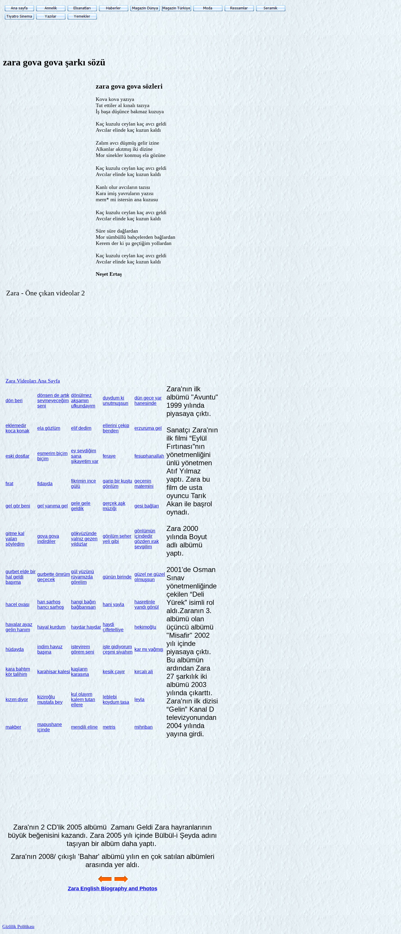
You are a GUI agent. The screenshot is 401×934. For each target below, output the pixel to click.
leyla (139, 699)
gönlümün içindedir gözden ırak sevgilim (146, 538)
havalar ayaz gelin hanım (19, 627)
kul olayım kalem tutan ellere (83, 699)
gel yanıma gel (52, 505)
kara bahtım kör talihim (18, 671)
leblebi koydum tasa (116, 699)
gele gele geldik (80, 506)
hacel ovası (17, 604)
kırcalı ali (143, 671)
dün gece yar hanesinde (147, 400)
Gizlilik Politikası (18, 926)
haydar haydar (86, 627)
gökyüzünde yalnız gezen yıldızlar (84, 538)
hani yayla (113, 604)
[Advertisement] (221, 114)
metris (109, 727)
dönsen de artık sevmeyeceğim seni (53, 400)
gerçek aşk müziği (114, 506)
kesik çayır (114, 671)
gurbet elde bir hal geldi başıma (21, 577)
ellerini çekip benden (116, 428)
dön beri (14, 400)
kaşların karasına (80, 671)
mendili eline (84, 727)
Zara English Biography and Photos (112, 888)
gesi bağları (146, 505)
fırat (9, 483)
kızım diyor (17, 699)
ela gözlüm (48, 428)
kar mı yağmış (148, 649)
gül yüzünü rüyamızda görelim (82, 577)
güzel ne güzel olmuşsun (149, 577)
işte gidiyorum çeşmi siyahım (117, 649)
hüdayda (15, 649)
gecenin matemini (144, 483)
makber (13, 727)
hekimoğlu (145, 627)
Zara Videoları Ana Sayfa (33, 381)
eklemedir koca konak (17, 428)
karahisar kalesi (53, 671)
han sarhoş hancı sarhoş (50, 604)
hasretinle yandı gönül (146, 604)
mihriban (143, 727)
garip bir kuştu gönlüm (117, 483)
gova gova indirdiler (48, 539)
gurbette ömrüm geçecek (53, 577)
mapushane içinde (49, 727)
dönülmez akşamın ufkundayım (83, 400)
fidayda (45, 483)
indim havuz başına (50, 649)
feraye (109, 456)
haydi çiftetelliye (113, 627)
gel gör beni (18, 505)
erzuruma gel (148, 428)
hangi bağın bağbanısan (83, 604)
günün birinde (117, 576)
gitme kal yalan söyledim (15, 538)
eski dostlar (17, 456)
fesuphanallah (149, 456)
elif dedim (81, 428)
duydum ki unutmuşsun (115, 400)
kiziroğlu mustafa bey (50, 699)
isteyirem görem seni (82, 649)
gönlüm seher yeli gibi (117, 539)
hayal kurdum (51, 627)
